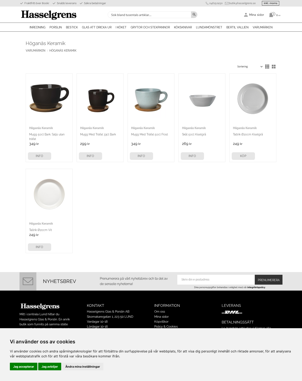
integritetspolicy (256, 287)
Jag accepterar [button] (23, 366)
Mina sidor (161, 317)
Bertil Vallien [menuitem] (237, 27)
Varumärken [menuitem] (263, 27)
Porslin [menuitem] (56, 27)
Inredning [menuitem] (37, 27)
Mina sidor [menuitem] (256, 14)
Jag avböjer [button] (49, 366)
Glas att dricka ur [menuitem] (97, 27)
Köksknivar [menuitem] (183, 27)
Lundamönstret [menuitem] (209, 27)
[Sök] (194, 15)
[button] (267, 66)
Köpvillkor (161, 321)
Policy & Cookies (166, 326)
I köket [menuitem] (121, 27)
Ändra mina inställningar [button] (82, 366)
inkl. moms (270, 3)
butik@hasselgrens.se (242, 3)
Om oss (159, 311)
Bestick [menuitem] (72, 27)
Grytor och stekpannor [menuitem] (150, 27)
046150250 (216, 3)
